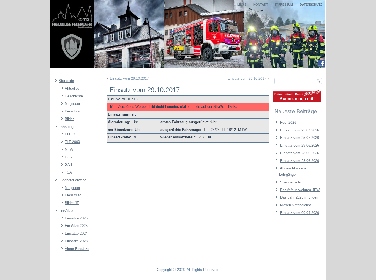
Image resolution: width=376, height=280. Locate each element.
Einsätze (66, 210)
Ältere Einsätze (77, 249)
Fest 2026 (288, 122)
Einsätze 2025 (76, 226)
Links (241, 4)
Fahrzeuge (67, 127)
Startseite (66, 81)
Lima (68, 157)
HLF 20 (70, 134)
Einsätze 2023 (76, 241)
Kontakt (260, 4)
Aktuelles (72, 88)
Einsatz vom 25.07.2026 (299, 130)
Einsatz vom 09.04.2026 (299, 213)
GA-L (69, 165)
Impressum (284, 4)
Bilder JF (72, 203)
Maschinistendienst (295, 205)
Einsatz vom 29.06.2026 (299, 145)
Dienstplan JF (76, 195)
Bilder (69, 119)
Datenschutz (311, 4)
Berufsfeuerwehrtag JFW (300, 190)
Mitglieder (72, 103)
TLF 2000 (72, 142)
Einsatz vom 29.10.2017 (129, 78)
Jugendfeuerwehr (72, 180)
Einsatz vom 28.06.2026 (299, 153)
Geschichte (74, 96)
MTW (69, 149)
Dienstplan (73, 111)
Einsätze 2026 (76, 218)
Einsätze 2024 (76, 233)
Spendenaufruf (291, 182)
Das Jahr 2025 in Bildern (299, 197)
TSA (68, 172)
